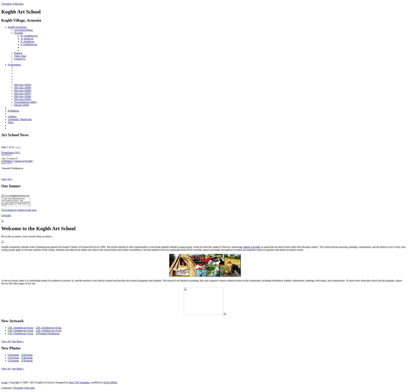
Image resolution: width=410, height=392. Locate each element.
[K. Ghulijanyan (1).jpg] (20, 333)
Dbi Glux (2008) (22, 90)
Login (4, 382)
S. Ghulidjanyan (28, 44)
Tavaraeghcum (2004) (25, 102)
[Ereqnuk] (13, 355)
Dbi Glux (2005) (22, 99)
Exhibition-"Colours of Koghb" (17, 161)
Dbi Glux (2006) (22, 96)
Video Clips (20, 56)
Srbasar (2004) (21, 105)
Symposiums (14, 64)
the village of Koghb (249, 247)
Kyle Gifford (110, 382)
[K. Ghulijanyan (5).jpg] (20, 327)
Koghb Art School (17, 27)
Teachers (18, 33)
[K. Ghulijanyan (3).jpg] (20, 330)
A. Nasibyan (26, 38)
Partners (18, 53)
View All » (6, 179)
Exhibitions (13, 110)
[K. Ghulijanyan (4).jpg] (48, 327)
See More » (18, 341)
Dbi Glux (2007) (22, 93)
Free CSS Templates (79, 382)
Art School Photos (23, 30)
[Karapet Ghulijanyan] (47, 333)
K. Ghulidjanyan (28, 35)
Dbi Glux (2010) (22, 84)
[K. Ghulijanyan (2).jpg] (48, 330)
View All (5, 341)
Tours (10, 122)
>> (18, 147)
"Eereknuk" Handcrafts (19, 119)
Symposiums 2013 (10, 152)
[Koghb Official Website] (6, 215)
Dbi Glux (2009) (22, 87)
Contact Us (19, 59)
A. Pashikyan (27, 41)
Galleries (12, 116)
